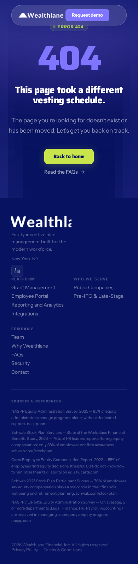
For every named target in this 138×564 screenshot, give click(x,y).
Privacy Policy (24, 549)
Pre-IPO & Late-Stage (98, 296)
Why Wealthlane (29, 346)
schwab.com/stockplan (31, 450)
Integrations (24, 313)
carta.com (89, 472)
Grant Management (33, 287)
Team (17, 337)
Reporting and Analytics (37, 305)
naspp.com (36, 423)
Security (20, 363)
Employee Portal (29, 296)
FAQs (17, 354)
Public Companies (94, 287)
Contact (20, 372)
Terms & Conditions (63, 549)
